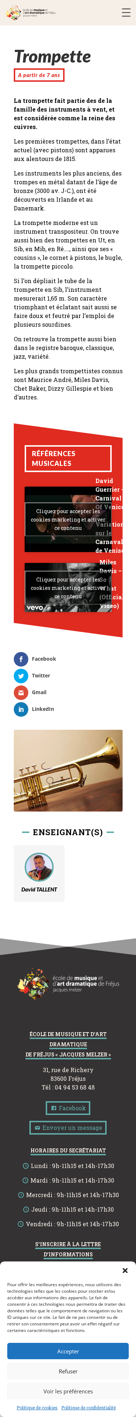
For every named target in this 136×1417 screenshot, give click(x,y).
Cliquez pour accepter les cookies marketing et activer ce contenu (68, 519)
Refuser (68, 1371)
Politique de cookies (37, 1407)
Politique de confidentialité (88, 1407)
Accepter (68, 1351)
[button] (125, 1270)
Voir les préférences (68, 1391)
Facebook (71, 1108)
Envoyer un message (71, 1127)
